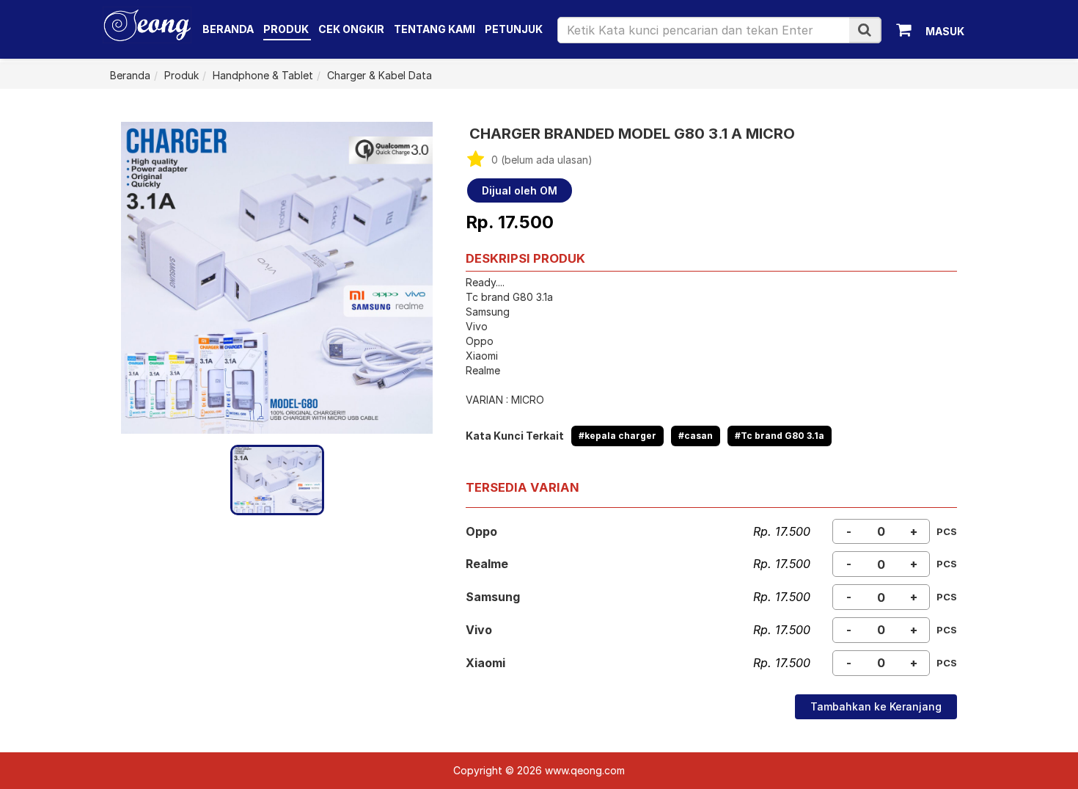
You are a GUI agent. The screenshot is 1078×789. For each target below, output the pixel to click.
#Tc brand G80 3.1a (779, 435)
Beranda (228, 29)
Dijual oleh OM (519, 190)
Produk (287, 29)
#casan (695, 435)
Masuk (944, 31)
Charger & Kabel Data (379, 75)
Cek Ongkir (351, 29)
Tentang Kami (434, 29)
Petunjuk (514, 29)
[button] (864, 30)
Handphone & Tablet (263, 75)
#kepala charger (617, 435)
